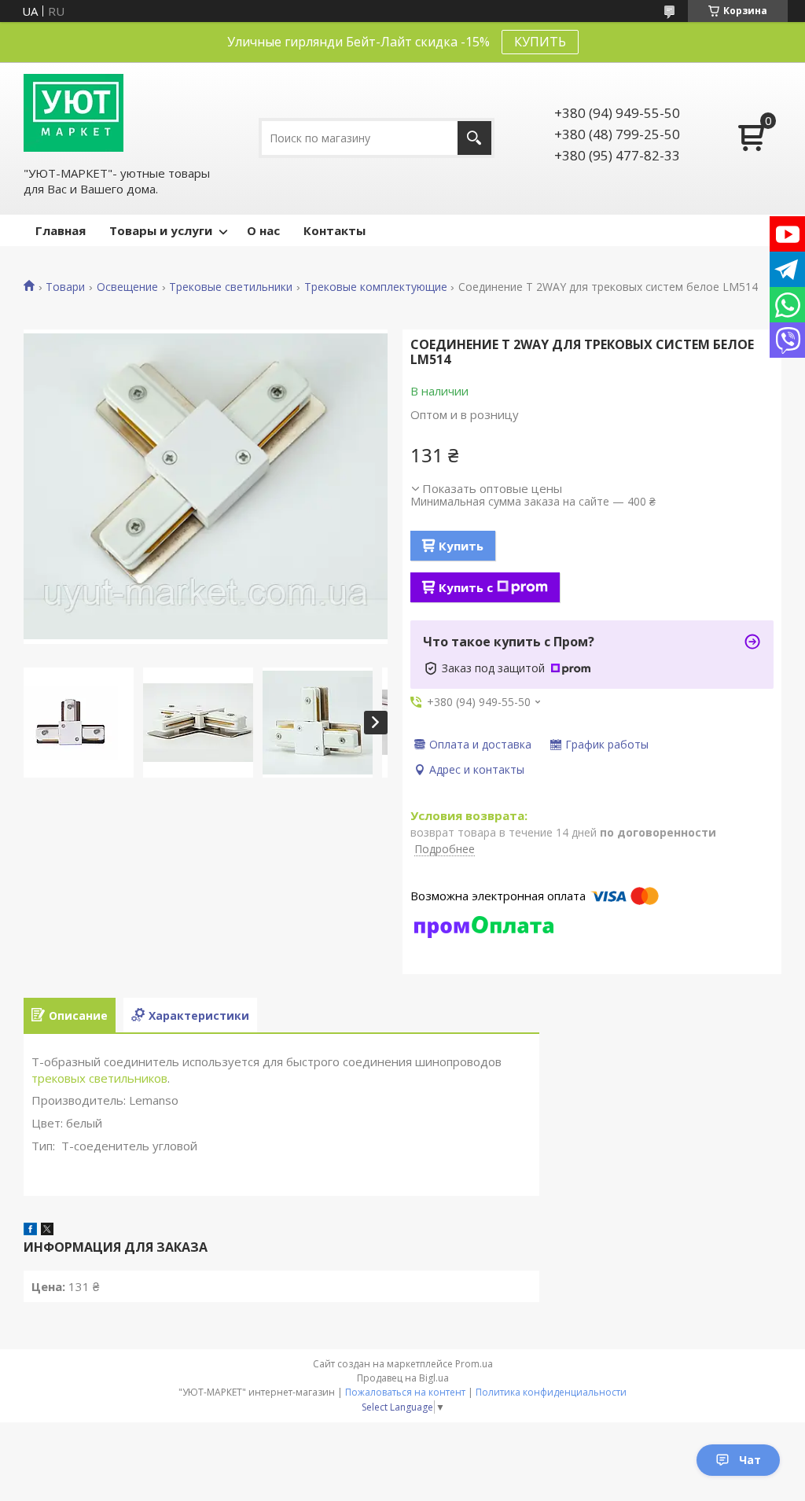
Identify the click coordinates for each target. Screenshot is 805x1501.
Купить (461, 546)
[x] (47, 1230)
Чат (750, 1459)
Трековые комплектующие (375, 287)
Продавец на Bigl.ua (403, 1378)
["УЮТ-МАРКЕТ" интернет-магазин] (73, 113)
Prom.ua (474, 1363)
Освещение (127, 287)
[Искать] (474, 138)
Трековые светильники (230, 287)
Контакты (334, 230)
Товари (65, 287)
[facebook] (30, 1230)
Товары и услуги (160, 230)
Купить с (466, 587)
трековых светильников (99, 1078)
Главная (60, 230)
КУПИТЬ (540, 41)
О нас (263, 230)
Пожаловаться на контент (405, 1392)
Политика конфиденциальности (551, 1392)
